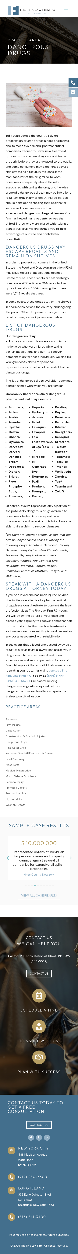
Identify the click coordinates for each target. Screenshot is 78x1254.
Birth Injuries (13, 725)
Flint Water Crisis (16, 747)
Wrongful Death (15, 804)
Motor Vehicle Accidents (21, 776)
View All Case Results (39, 895)
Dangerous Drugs (16, 742)
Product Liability (16, 793)
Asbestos (11, 719)
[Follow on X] (39, 1137)
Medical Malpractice (18, 770)
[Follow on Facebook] (31, 1137)
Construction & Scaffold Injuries (26, 736)
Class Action (13, 730)
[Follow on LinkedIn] (47, 1137)
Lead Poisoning (15, 759)
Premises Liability (16, 787)
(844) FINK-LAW (59, 956)
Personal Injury (15, 782)
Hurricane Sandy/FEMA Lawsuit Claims (29, 753)
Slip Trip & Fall (14, 799)
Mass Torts (12, 765)
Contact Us (39, 973)
